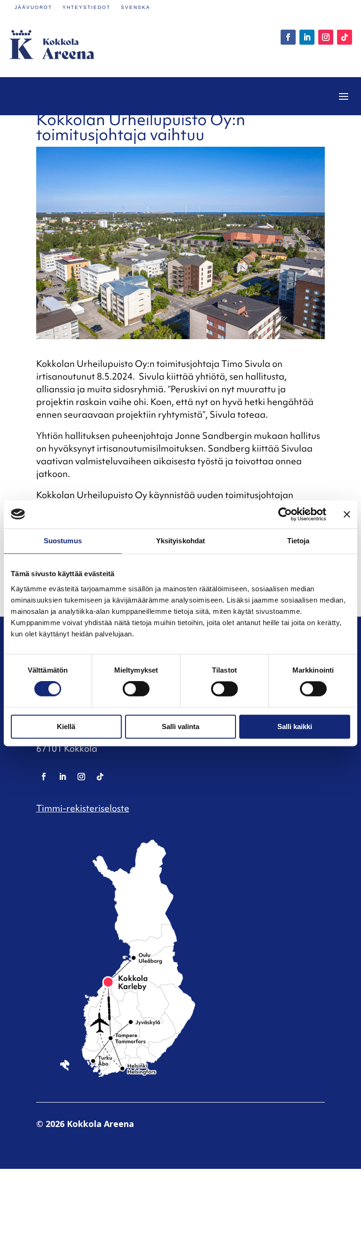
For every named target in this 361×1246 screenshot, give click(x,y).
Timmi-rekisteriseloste (82, 808)
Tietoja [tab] (298, 541)
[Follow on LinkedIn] (306, 37)
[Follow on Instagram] (325, 37)
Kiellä (66, 726)
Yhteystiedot (86, 7)
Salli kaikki (294, 726)
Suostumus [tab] (63, 541)
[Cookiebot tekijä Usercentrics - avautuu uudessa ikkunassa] (285, 514)
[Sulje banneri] (347, 514)
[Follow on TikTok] (344, 37)
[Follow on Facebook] (288, 37)
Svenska (135, 7)
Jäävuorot (33, 7)
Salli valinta (180, 726)
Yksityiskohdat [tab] (180, 541)
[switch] (136, 689)
